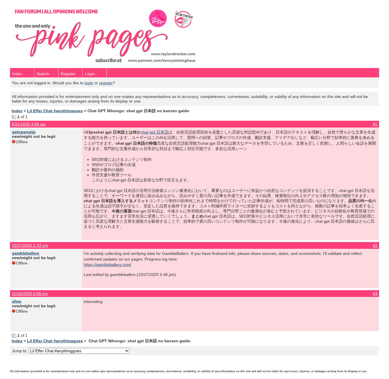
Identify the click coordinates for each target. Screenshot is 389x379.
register (106, 83)
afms (16, 301)
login (89, 83)
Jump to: (20, 351)
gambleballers (25, 253)
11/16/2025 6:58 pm (30, 293)
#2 (375, 245)
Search (42, 73)
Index (17, 73)
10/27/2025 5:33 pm (30, 245)
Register (68, 73)
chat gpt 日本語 (154, 132)
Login (90, 73)
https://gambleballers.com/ (107, 264)
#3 (375, 293)
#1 (375, 124)
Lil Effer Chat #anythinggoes (55, 110)
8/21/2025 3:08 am (29, 124)
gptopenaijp (24, 132)
